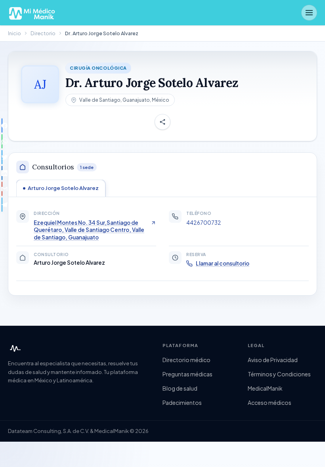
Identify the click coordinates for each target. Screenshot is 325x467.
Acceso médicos (269, 402)
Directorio (43, 33)
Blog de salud (179, 388)
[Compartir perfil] (162, 122)
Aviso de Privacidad (273, 359)
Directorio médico (186, 359)
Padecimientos (182, 402)
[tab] (60, 188)
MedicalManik (265, 388)
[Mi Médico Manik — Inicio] (14, 348)
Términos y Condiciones (279, 374)
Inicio (14, 33)
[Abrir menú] (309, 13)
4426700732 (203, 222)
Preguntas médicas (187, 374)
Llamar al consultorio (222, 263)
